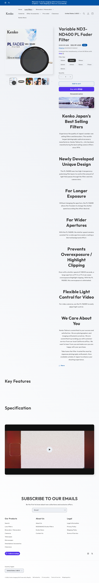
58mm (82, 60)
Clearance (8, 547)
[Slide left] (7, 81)
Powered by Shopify (25, 577)
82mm (64, 69)
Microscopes (9, 540)
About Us (39, 523)
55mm (72, 60)
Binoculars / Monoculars (13, 530)
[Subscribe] (65, 510)
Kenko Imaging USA (14, 577)
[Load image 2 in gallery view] (21, 81)
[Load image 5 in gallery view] (45, 81)
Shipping (61, 48)
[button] (29, 9)
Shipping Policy (72, 530)
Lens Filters (8, 526)
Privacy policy (46, 577)
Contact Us (39, 533)
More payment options (76, 93)
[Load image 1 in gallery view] (13, 81)
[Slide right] (52, 81)
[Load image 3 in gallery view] (29, 81)
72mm (82, 65)
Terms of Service (72, 533)
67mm (73, 65)
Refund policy (36, 577)
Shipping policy (66, 577)
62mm (64, 65)
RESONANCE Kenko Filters (45, 526)
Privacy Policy (71, 526)
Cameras (8, 533)
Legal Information (73, 523)
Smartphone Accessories (13, 543)
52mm (64, 60)
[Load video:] (49, 449)
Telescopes (8, 537)
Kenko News (40, 530)
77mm (90, 65)
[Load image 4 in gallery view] (37, 81)
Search (7, 523)
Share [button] (63, 365)
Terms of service (55, 577)
